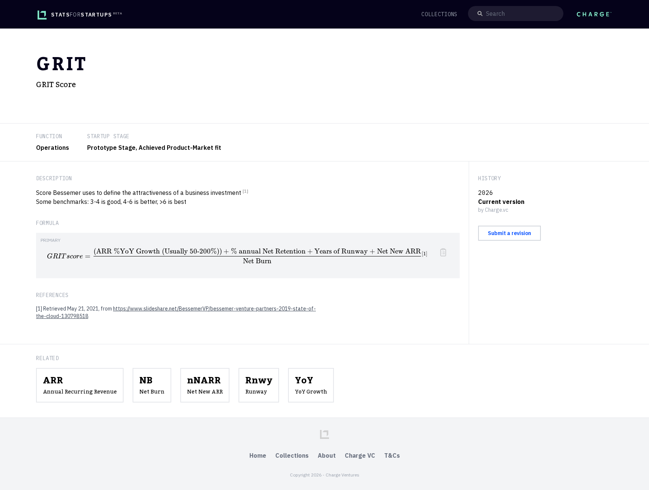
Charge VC (360, 455)
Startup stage (108, 136)
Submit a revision (509, 233)
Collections (292, 455)
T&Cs (392, 455)
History (489, 178)
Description (54, 178)
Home (257, 455)
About (327, 455)
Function (49, 136)
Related (47, 358)
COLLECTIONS (439, 14)
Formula (47, 223)
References (52, 295)
